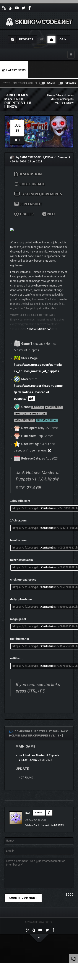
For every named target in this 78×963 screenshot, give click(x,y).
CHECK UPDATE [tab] (32, 184)
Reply (39, 812)
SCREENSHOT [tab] (30, 204)
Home (51, 95)
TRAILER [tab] (26, 214)
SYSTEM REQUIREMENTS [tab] (41, 194)
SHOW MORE (37, 329)
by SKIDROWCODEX (28, 157)
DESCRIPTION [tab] (30, 174)
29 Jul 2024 (19, 161)
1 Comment (62, 157)
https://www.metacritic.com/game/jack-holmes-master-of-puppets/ (38, 392)
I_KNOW (48, 157)
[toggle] (74, 958)
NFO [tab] (50, 214)
